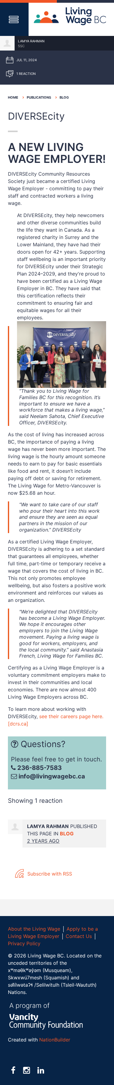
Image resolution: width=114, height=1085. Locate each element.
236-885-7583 (39, 767)
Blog (64, 97)
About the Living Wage (34, 929)
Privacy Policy (24, 943)
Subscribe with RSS (49, 874)
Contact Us (79, 936)
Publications (39, 97)
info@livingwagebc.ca (52, 776)
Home (13, 97)
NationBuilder (54, 1040)
